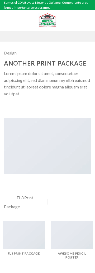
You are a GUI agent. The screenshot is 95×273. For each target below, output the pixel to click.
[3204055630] (56, 36)
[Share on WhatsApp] (7, 106)
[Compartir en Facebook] (14, 106)
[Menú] (7, 20)
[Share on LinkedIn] (39, 106)
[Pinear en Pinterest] (33, 106)
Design (10, 52)
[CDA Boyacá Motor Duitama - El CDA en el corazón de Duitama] (47, 20)
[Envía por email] (26, 106)
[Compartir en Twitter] (20, 106)
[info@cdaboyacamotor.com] (39, 36)
